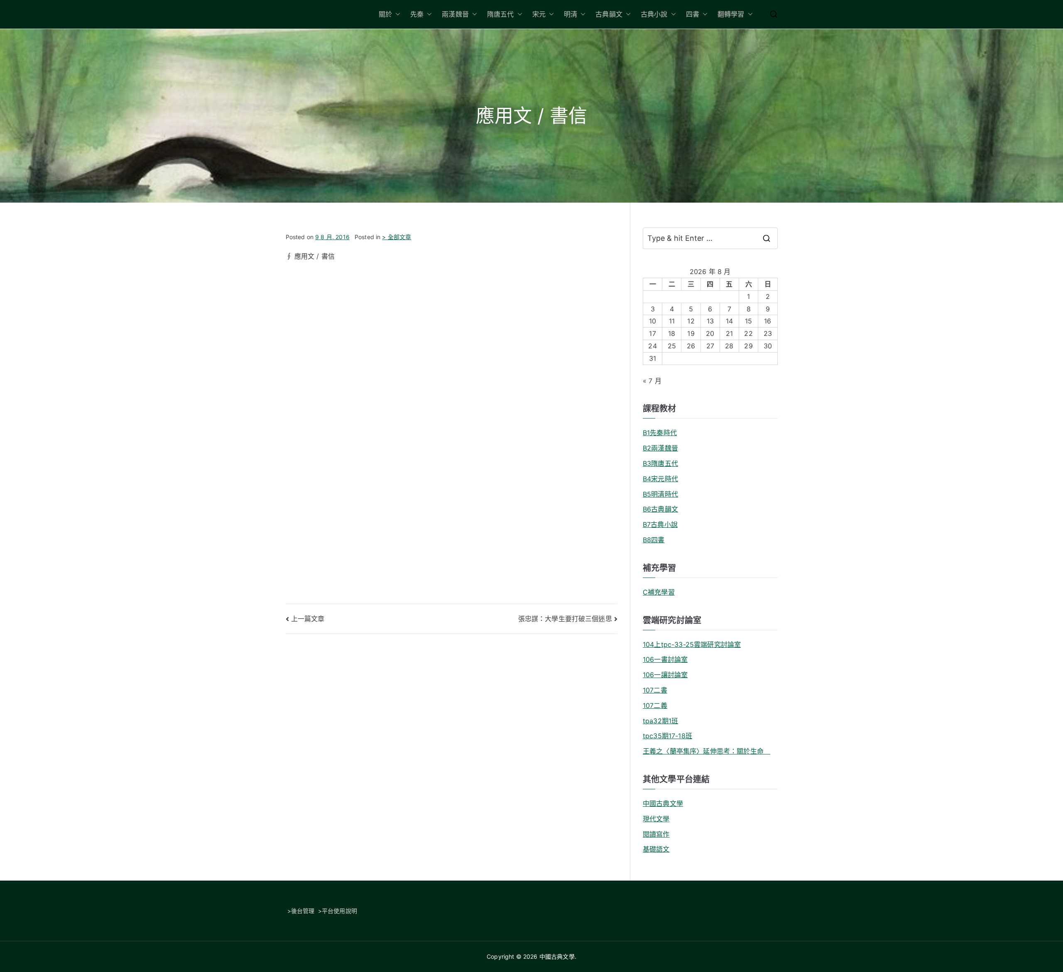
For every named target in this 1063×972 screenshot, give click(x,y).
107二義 (655, 705)
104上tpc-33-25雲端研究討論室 (692, 644)
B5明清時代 (660, 494)
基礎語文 (656, 849)
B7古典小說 (660, 524)
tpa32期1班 (660, 721)
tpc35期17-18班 (667, 736)
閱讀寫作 (656, 834)
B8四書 (654, 540)
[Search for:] (710, 238)
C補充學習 (659, 592)
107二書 (655, 690)
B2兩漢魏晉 (660, 448)
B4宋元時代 (660, 479)
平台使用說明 (339, 910)
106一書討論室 (665, 659)
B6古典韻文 (660, 509)
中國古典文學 (663, 803)
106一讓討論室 (665, 675)
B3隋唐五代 (660, 463)
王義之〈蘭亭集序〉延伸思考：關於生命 (706, 751)
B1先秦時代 (660, 432)
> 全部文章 (396, 236)
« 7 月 (652, 381)
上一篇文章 (308, 619)
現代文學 (656, 819)
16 (767, 321)
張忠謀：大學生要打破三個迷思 (565, 619)
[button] (396, 14)
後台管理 (303, 910)
